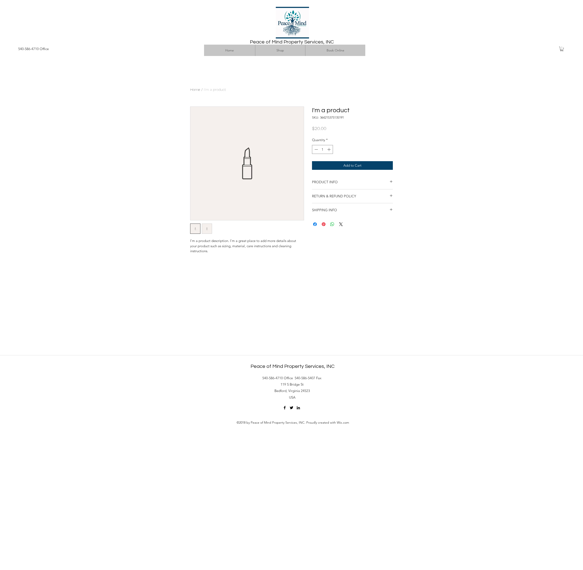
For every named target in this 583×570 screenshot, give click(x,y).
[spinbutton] (322, 149)
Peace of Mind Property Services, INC (292, 42)
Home (195, 89)
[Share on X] (341, 224)
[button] (562, 49)
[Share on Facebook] (315, 224)
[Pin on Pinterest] (323, 224)
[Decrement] (316, 149)
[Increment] (329, 149)
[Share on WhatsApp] (332, 224)
